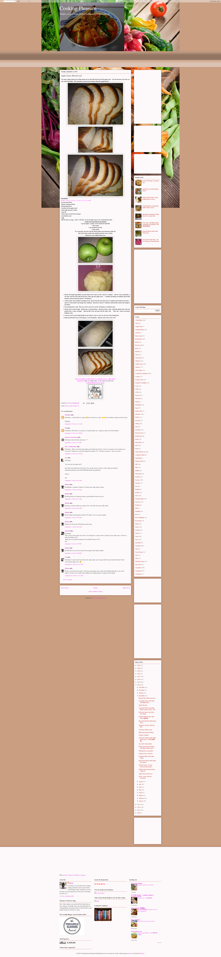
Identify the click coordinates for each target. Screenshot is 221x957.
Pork (136, 495)
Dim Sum (138, 398)
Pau (136, 486)
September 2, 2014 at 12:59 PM (73, 433)
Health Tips (138, 436)
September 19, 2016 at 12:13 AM (74, 564)
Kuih (136, 448)
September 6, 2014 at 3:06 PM (73, 553)
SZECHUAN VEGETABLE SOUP (150, 190)
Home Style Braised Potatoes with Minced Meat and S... (147, 747)
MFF (136, 464)
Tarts (136, 555)
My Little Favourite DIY (106, 381)
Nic (66, 557)
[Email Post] (83, 403)
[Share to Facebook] (92, 403)
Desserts (137, 395)
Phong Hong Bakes (136, 883)
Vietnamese (138, 574)
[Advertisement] (147, 96)
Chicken (137, 361)
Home (96, 588)
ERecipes (137, 414)
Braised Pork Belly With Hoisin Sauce (147, 721)
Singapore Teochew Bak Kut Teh (147, 726)
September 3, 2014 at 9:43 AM (73, 517)
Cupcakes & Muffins (141, 383)
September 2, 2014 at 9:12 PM (73, 442)
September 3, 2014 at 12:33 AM (73, 454)
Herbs (137, 439)
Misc (136, 467)
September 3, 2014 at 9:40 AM (73, 490)
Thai (136, 558)
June (140, 787)
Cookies (137, 376)
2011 (138, 810)
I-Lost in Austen (100, 383)
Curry (136, 386)
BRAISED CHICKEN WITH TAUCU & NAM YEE (150, 215)
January (141, 801)
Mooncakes (138, 474)
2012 (138, 807)
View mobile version (95, 591)
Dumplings (138, 405)
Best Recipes (138, 339)
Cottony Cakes (139, 380)
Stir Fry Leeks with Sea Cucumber (145, 777)
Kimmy (67, 484)
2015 (138, 682)
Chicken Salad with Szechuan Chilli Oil (147, 770)
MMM (137, 470)
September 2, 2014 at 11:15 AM (73, 424)
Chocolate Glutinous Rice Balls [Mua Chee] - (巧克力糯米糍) (147, 739)
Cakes (137, 355)
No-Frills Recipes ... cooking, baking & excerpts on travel (142, 895)
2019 (138, 671)
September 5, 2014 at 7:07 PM (73, 544)
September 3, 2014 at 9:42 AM (73, 508)
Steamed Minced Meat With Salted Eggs (150, 232)
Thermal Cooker (139, 561)
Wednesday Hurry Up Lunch (145, 885)
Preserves (137, 502)
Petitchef (137, 489)
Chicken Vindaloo (144, 735)
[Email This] (87, 403)
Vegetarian (138, 571)
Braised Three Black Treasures (147, 698)
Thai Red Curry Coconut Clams (146, 921)
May (140, 790)
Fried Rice (138, 430)
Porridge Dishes (139, 499)
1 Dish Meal (138, 320)
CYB (136, 392)
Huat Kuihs (138, 442)
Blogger (142, 953)
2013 (138, 804)
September (142, 696)
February (141, 798)
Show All (159, 942)
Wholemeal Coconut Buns (146, 751)
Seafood (137, 530)
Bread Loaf (138, 345)
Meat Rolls (138, 458)
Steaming (137, 546)
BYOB (137, 351)
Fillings (137, 423)
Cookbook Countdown (141, 373)
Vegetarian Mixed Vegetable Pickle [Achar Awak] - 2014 (147, 708)
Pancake (137, 483)
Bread (67, 406)
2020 (138, 668)
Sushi (136, 549)
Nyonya (137, 480)
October (141, 693)
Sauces (137, 527)
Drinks (137, 402)
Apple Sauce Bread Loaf (145, 774)
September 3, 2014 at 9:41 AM (73, 499)
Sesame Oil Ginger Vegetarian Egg (150, 181)
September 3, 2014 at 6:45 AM (73, 480)
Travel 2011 (138, 564)
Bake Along (138, 336)
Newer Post (65, 588)
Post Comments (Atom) (99, 598)
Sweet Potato (138, 552)
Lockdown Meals (140, 455)
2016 (138, 679)
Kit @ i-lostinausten (70, 446)
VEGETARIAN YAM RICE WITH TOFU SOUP (150, 206)
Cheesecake (138, 358)
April (140, 792)
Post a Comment (67, 579)
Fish (136, 427)
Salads (137, 524)
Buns (136, 348)
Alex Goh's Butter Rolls (145, 744)
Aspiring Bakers (139, 329)
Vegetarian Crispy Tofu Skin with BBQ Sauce (146, 701)
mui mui (67, 531)
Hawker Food (139, 433)
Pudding (137, 505)
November (142, 690)
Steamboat (138, 542)
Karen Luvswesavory (71, 437)
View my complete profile (67, 896)
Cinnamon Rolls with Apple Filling (146, 757)
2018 (138, 674)
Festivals (137, 420)
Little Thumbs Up (74, 406)
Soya (136, 539)
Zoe (66, 458)
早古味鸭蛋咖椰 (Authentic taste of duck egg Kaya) (147, 910)
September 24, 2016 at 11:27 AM (74, 575)
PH (66, 428)
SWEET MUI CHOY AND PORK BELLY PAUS (150, 198)
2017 (138, 676)
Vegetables (138, 568)
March (141, 795)
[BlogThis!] (88, 403)
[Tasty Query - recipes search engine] (99, 885)
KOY (136, 445)
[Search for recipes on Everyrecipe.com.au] (99, 893)
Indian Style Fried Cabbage (146, 732)
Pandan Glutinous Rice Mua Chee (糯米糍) (146, 717)
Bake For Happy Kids (91, 381)
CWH (137, 389)
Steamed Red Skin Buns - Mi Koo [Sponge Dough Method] (150, 240)
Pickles (137, 492)
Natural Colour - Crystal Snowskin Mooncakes (145, 765)
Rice (136, 514)
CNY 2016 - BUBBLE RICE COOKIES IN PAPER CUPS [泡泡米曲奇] (150, 224)
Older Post (126, 588)
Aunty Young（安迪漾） (138, 908)
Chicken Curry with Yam (145, 753)
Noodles (137, 477)
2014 (138, 685)
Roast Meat (138, 521)
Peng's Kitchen (135, 920)
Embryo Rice (138, 411)
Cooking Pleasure (78, 8)
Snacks (137, 533)
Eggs (136, 408)
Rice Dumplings (139, 517)
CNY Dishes (138, 370)
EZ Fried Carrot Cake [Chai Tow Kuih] (146, 713)
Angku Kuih (138, 326)
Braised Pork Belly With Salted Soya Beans (147, 761)
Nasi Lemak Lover (136, 931)
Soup (136, 536)
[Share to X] (90, 403)
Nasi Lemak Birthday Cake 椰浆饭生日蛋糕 (148, 933)
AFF (136, 323)
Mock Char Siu (143, 705)
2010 (138, 813)
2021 (138, 665)
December (142, 687)
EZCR (137, 417)
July (140, 784)
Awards (137, 333)
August (141, 781)
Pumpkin (137, 511)
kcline (131, 953)
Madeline (67, 415)
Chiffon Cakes (139, 364)
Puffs (136, 508)
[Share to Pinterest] (93, 403)
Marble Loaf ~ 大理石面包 (145, 898)
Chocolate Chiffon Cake (145, 730)
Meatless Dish (139, 461)
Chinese (137, 367)
